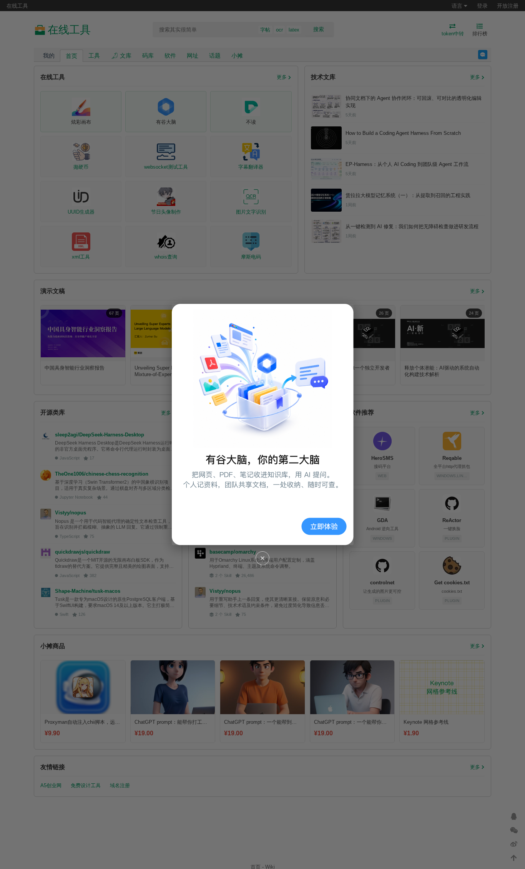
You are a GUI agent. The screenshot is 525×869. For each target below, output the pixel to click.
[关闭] (262, 558)
